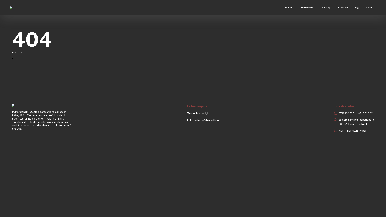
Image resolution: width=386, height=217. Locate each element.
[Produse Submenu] (295, 8)
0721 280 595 (346, 113)
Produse (288, 7)
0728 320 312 (366, 113)
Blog (356, 7)
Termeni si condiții (197, 113)
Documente (307, 7)
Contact (369, 7)
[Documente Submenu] (316, 8)
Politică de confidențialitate (203, 120)
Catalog (326, 7)
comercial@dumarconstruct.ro (356, 119)
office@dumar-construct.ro (354, 124)
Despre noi (342, 7)
